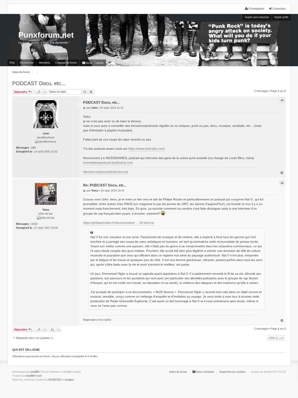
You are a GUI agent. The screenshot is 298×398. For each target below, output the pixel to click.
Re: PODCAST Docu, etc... (104, 185)
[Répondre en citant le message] (282, 100)
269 (33, 147)
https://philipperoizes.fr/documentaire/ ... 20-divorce (118, 222)
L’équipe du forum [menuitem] (66, 62)
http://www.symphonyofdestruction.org (105, 171)
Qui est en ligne (26, 349)
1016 (34, 223)
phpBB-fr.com (34, 375)
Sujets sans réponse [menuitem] (257, 17)
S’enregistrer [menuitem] (256, 8)
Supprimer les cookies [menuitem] (232, 371)
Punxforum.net (46, 34)
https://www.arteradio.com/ (146, 148)
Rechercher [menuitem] (27, 62)
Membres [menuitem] (44, 62)
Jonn (46, 133)
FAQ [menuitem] (12, 62)
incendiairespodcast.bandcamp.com (108, 162)
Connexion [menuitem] (279, 8)
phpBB (35, 371)
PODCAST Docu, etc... (39, 83)
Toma (45, 209)
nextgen (69, 379)
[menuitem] (93, 62)
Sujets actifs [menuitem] (281, 17)
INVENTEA (55, 379)
